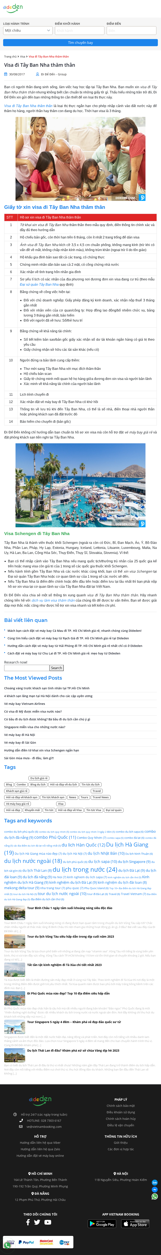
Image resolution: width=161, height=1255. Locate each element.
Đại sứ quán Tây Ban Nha (39, 284)
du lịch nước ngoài (33, 861)
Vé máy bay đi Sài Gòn (20, 743)
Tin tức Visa (93, 810)
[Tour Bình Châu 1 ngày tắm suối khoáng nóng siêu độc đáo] (14, 912)
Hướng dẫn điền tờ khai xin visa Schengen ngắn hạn (41, 750)
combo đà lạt (134, 838)
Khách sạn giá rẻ (16, 791)
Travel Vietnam (133, 894)
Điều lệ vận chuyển (120, 1125)
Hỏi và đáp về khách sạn (21, 797)
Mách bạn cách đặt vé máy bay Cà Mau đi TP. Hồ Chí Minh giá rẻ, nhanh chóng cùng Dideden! (75, 631)
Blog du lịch (37, 784)
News (72, 797)
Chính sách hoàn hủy (121, 1119)
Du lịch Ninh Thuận (139, 854)
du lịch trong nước (85, 869)
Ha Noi (59, 877)
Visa (112, 9)
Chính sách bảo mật (121, 1106)
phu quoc (74, 888)
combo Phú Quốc (55, 837)
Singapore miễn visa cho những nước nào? (34, 727)
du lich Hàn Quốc (83, 845)
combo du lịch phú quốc (21, 832)
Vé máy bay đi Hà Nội (19, 735)
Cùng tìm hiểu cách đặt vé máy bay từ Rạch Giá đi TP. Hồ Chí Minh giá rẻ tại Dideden (68, 638)
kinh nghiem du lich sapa (87, 877)
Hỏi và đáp (13, 810)
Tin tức (49, 810)
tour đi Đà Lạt (97, 894)
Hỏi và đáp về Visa (70, 810)
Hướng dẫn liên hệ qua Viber (40, 1143)
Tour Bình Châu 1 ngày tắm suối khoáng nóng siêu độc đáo (69, 908)
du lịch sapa (102, 861)
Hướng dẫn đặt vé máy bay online (40, 1156)
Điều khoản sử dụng (121, 1112)
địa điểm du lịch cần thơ (47, 899)
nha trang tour (52, 888)
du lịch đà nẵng (37, 876)
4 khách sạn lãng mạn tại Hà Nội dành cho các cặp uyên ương (48, 696)
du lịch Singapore (134, 861)
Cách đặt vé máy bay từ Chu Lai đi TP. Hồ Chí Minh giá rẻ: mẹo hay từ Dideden (64, 653)
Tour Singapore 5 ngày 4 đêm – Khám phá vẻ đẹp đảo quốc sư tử (74, 1022)
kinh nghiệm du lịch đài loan (122, 882)
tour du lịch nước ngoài (62, 893)
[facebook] (29, 1222)
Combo (124, 9)
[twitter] (38, 1222)
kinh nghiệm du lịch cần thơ (124, 877)
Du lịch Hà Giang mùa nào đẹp (38, 854)
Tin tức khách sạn (53, 797)
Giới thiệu (121, 1143)
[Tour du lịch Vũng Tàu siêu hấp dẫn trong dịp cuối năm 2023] (14, 941)
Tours (84, 797)
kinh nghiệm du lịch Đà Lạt (73, 882)
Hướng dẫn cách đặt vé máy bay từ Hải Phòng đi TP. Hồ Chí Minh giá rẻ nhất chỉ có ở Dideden (75, 646)
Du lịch (79, 9)
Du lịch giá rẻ (38, 778)
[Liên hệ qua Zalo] (155, 1182)
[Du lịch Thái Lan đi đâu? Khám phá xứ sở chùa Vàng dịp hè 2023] (14, 1055)
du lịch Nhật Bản (106, 853)
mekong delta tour (21, 887)
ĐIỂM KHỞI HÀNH (67, 23)
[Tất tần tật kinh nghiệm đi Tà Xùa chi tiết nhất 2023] (14, 969)
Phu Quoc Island (96, 888)
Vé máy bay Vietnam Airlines (24, 704)
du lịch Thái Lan (37, 870)
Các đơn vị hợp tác (121, 1149)
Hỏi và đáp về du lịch (63, 784)
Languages (142, 9)
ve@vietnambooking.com (44, 1127)
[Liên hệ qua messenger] (155, 1189)
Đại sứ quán (114, 810)
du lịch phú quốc (75, 862)
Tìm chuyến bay (80, 42)
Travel (97, 791)
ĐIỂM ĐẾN (114, 23)
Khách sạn (97, 9)
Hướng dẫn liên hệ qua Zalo (40, 1149)
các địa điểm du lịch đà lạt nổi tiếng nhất (37, 845)
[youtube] (49, 1222)
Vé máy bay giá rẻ (17, 804)
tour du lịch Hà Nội (25, 894)
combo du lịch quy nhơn (54, 831)
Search (56, 668)
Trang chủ (40, 9)
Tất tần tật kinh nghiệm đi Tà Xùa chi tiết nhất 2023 (64, 965)
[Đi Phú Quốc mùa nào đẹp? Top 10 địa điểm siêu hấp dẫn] (14, 998)
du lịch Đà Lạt (131, 870)
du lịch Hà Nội (75, 854)
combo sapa (115, 837)
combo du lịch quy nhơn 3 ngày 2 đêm (92, 831)
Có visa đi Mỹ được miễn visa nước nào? (33, 711)
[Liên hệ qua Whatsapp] (155, 1196)
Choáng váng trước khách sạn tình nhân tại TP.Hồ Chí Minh (47, 688)
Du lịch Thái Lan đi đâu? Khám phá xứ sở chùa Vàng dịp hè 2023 (73, 1050)
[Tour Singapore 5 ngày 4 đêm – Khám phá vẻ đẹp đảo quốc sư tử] (14, 1026)
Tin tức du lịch (91, 784)
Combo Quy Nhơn (91, 838)
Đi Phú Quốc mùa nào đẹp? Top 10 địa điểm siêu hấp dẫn (68, 993)
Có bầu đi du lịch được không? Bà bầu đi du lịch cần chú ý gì (47, 719)
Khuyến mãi (32, 810)
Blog (9, 784)
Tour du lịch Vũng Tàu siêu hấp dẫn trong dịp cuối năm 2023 (70, 936)
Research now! (15, 662)
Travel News (101, 797)
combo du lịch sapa (130, 832)
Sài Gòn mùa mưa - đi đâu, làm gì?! (29, 758)
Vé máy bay (61, 9)
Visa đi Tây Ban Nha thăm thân (28, 106)
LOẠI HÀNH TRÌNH (16, 23)
